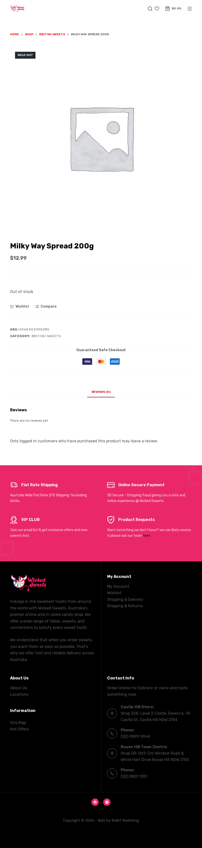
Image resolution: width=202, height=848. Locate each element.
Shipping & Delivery (125, 599)
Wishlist (114, 592)
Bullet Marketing (125, 820)
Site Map (18, 722)
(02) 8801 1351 (134, 776)
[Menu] (189, 8)
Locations (19, 694)
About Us (18, 688)
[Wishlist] (157, 8)
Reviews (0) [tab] (101, 392)
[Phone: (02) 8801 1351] (112, 773)
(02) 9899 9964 (135, 736)
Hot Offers (19, 729)
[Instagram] (107, 802)
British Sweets (46, 336)
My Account (118, 586)
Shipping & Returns (125, 606)
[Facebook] (95, 802)
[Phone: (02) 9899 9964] (112, 733)
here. (147, 536)
